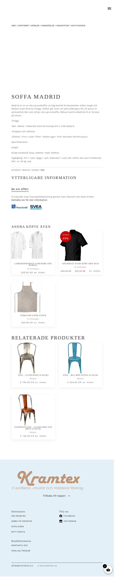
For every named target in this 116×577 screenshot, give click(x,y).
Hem (13, 25)
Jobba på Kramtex (21, 521)
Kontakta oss (19, 545)
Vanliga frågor (20, 550)
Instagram (70, 521)
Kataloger (17, 526)
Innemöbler (47, 25)
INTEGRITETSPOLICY (22, 565)
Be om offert (20, 189)
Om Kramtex (18, 516)
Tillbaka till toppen (54, 495)
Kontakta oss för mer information (29, 200)
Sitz (43, 170)
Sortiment (23, 25)
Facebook (69, 516)
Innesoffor (62, 25)
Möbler (35, 25)
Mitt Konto (18, 532)
